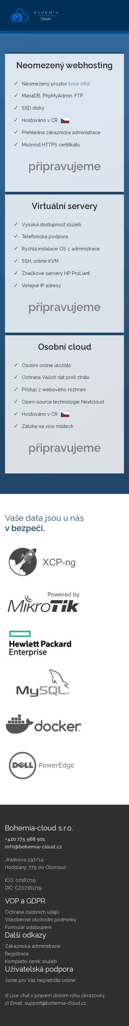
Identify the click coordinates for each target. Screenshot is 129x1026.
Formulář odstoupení (28, 927)
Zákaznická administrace (32, 946)
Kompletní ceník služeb (31, 961)
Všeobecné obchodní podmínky (40, 919)
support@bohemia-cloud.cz (55, 1003)
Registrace (17, 953)
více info (79, 83)
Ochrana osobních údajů (32, 912)
